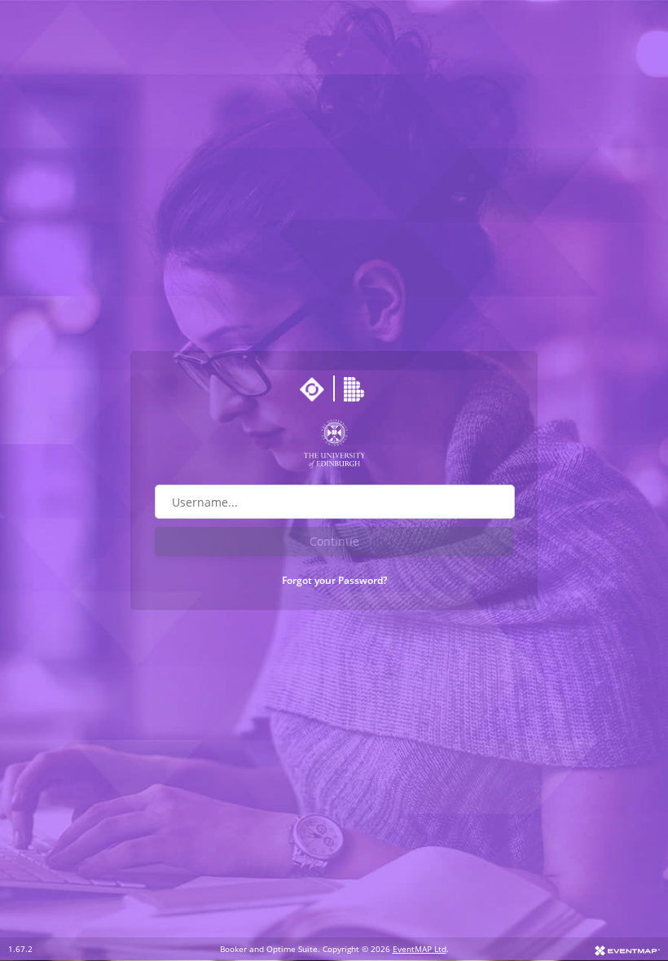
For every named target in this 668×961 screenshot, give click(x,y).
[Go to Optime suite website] (312, 389)
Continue (334, 541)
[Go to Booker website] (356, 389)
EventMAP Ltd (419, 948)
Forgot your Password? (334, 580)
